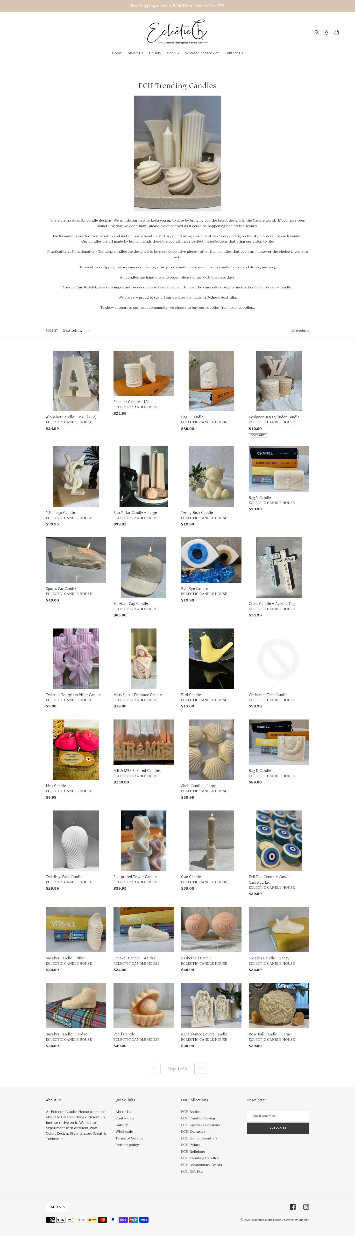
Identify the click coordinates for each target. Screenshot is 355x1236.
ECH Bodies (190, 1112)
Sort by (52, 330)
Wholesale (124, 1131)
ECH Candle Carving (198, 1118)
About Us (123, 1112)
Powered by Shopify (295, 1219)
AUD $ (55, 1207)
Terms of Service (129, 1138)
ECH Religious (193, 1151)
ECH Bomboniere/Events (201, 1165)
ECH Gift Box (192, 1171)
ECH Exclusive (193, 1131)
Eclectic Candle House (266, 1219)
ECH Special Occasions (200, 1125)
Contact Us (124, 1118)
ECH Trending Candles (200, 1158)
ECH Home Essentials (199, 1138)
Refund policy (127, 1145)
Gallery (121, 1125)
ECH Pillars (190, 1145)
